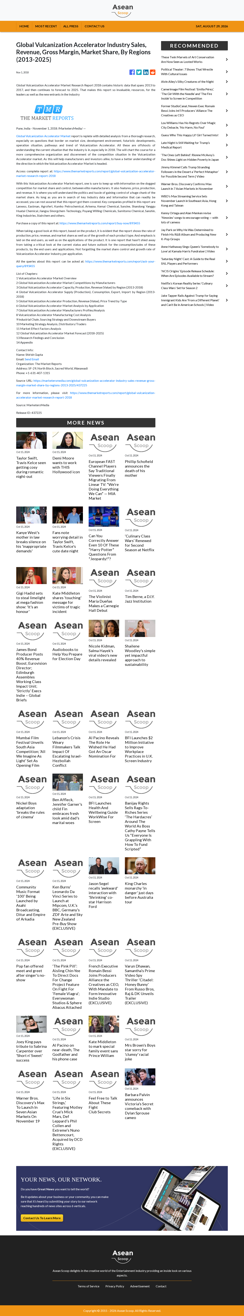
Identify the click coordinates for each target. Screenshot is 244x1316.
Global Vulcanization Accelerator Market (43, 136)
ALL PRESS (70, 26)
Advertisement (140, 1286)
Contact (161, 1286)
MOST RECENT (46, 26)
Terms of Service (88, 1286)
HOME (24, 26)
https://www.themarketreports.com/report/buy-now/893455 (100, 223)
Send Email (32, 359)
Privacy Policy (114, 1286)
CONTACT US (94, 26)
